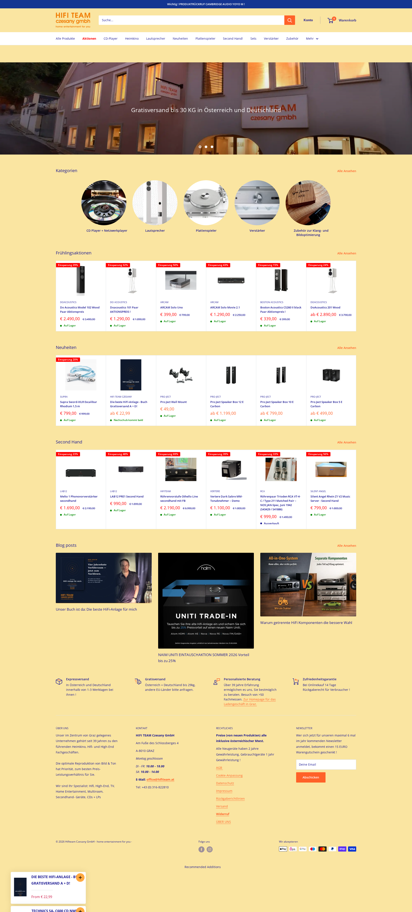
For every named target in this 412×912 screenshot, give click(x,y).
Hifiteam (165, 491)
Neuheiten (180, 38)
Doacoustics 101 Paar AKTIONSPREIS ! (124, 309)
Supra (64, 396)
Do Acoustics (118, 301)
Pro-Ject (165, 396)
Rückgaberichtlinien (230, 798)
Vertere (215, 491)
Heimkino (132, 38)
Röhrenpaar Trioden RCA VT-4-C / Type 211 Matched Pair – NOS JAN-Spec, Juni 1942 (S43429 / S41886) (280, 502)
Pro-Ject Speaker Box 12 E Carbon (227, 404)
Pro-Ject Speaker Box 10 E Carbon (277, 404)
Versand (222, 806)
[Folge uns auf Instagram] (210, 849)
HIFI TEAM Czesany (121, 396)
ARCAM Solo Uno (171, 307)
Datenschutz (225, 783)
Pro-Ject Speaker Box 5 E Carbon (326, 404)
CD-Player (111, 38)
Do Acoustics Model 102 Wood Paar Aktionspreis (80, 309)
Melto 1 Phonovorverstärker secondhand (79, 498)
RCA (262, 491)
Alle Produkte (65, 38)
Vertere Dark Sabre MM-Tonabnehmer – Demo (226, 498)
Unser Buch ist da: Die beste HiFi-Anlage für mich (96, 609)
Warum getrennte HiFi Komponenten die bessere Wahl (306, 622)
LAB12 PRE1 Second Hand (127, 496)
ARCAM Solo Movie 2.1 (225, 307)
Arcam (164, 301)
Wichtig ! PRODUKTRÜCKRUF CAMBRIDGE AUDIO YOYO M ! (206, 4)
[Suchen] (289, 20)
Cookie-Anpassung (229, 775)
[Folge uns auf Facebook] (201, 849)
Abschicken (311, 777)
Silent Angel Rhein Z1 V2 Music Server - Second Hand (330, 498)
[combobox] (191, 20)
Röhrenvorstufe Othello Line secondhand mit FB (179, 498)
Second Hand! (233, 38)
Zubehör (292, 38)
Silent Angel (318, 491)
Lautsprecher (155, 38)
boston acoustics (271, 301)
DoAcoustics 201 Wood (325, 307)
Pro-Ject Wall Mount (173, 402)
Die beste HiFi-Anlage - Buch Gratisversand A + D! (128, 404)
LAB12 (63, 491)
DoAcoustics (68, 301)
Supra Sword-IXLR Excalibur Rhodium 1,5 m (78, 404)
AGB (219, 768)
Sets (253, 38)
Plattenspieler (205, 38)
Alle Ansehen (347, 171)
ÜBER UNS (223, 822)
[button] (80, 877)
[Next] (356, 296)
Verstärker (271, 38)
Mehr (310, 38)
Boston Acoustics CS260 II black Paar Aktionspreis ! (280, 309)
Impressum (224, 791)
